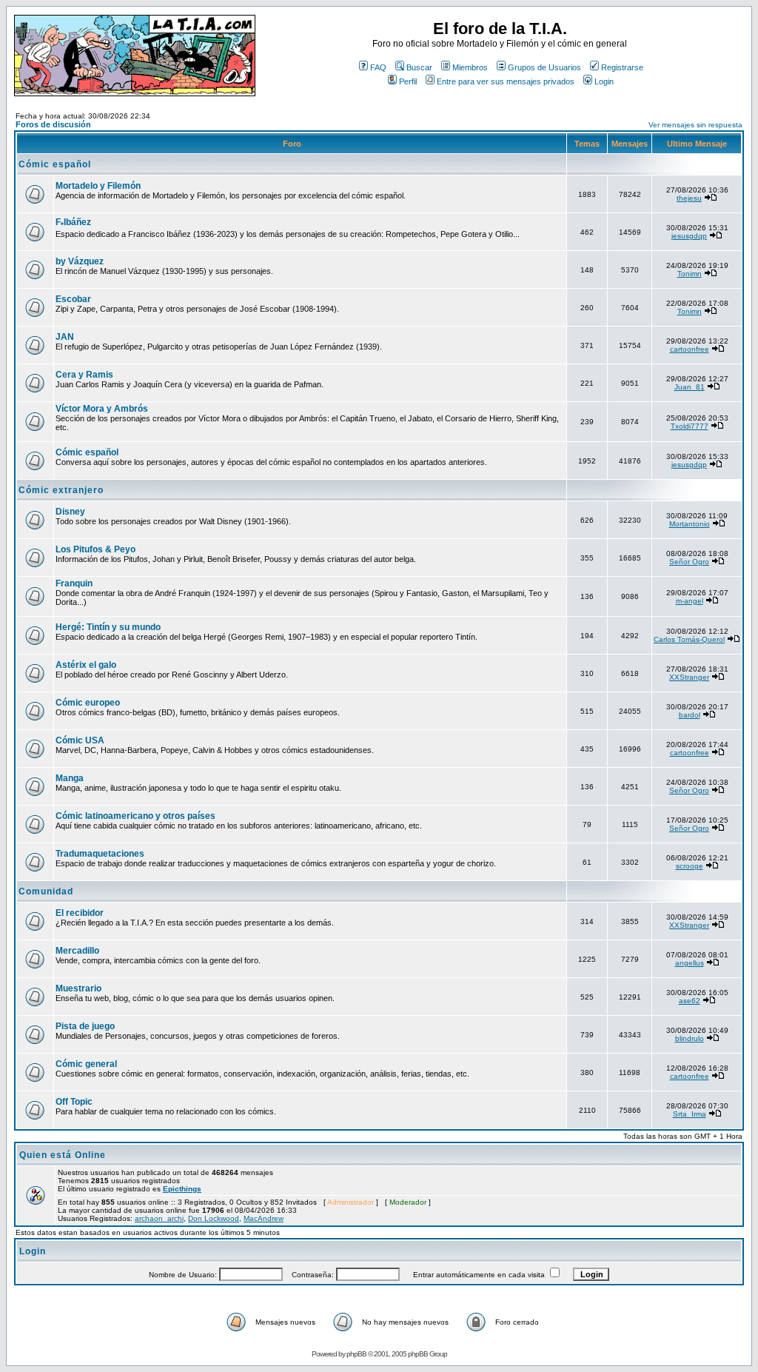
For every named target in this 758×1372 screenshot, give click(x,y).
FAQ (378, 67)
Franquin (74, 583)
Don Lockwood (213, 1218)
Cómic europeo (88, 702)
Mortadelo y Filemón (98, 186)
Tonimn (689, 274)
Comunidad (46, 891)
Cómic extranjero (61, 490)
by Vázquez (80, 261)
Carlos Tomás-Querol (689, 639)
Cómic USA (80, 740)
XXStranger (689, 677)
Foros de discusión (53, 124)
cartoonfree (689, 349)
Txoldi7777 (689, 426)
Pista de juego (85, 1026)
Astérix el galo (86, 665)
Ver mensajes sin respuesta (695, 125)
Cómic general (86, 1064)
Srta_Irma (689, 1114)
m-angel (689, 601)
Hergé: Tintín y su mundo (108, 627)
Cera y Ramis (84, 374)
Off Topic (74, 1102)
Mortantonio (689, 524)
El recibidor (80, 913)
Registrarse (622, 67)
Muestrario (78, 988)
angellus (689, 963)
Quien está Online (62, 1155)
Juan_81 (689, 387)
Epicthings (182, 1189)
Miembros (470, 67)
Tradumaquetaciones (100, 854)
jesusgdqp (689, 236)
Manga (70, 778)
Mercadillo (77, 951)
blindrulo (689, 1038)
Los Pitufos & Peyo (95, 549)
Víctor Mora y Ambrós (102, 409)
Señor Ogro (689, 562)
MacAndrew (264, 1218)
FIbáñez (73, 222)
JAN (65, 337)
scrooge (689, 866)
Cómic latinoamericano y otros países (135, 816)
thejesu (689, 198)
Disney (70, 511)
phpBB (356, 1354)
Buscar (419, 67)
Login (604, 81)
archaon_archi (159, 1218)
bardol (689, 715)
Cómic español (55, 164)
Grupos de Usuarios (544, 67)
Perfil (408, 81)
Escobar (73, 299)
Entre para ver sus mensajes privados (505, 81)
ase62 (689, 1001)
